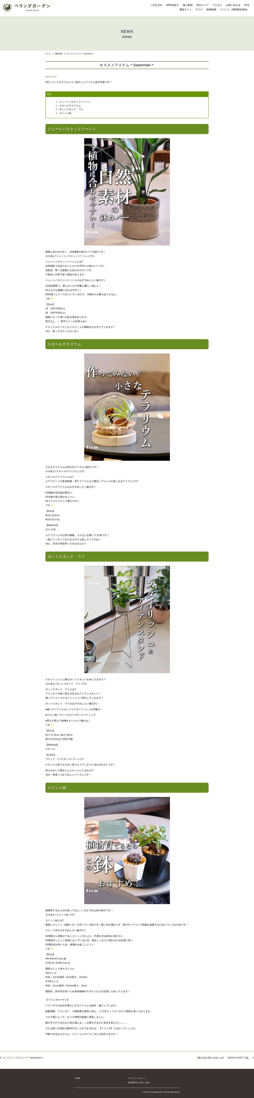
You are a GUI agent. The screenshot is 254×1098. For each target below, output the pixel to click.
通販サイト (185, 9)
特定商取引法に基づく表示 (139, 1083)
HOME (77, 1078)
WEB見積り (172, 5)
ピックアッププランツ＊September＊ (23, 1057)
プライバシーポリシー (137, 1078)
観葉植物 (211, 9)
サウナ (199, 9)
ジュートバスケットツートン (75, 102)
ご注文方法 (156, 5)
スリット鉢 (65, 113)
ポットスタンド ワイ (71, 109)
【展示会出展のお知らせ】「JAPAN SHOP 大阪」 (223, 1057)
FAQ (246, 5)
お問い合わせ (233, 5)
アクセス (217, 5)
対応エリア (202, 5)
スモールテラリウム (70, 105)
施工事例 (188, 5)
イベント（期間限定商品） (234, 9)
